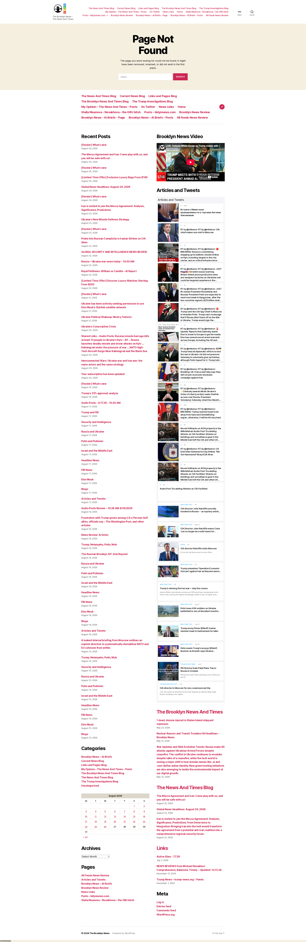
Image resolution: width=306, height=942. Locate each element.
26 (105, 826)
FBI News (86, 469)
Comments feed (166, 910)
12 (105, 816)
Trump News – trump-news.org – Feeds (180, 879)
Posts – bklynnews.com (94, 15)
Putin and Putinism (92, 441)
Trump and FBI (90, 412)
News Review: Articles (94, 534)
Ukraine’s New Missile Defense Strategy (105, 219)
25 (95, 826)
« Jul (85, 837)
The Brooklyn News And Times (190, 712)
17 (86, 821)
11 (95, 816)
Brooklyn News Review (122, 15)
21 (125, 821)
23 (144, 821)
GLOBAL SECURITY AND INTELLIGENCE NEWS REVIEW (114, 251)
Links (162, 848)
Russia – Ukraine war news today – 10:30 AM (107, 261)
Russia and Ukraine (92, 431)
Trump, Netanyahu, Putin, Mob (99, 544)
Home (180, 12)
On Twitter (155, 12)
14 (125, 816)
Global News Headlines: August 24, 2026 (105, 186)
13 (115, 816)
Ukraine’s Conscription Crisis (98, 326)
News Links (168, 12)
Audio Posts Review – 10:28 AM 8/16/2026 (106, 508)
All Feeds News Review (217, 15)
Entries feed (164, 906)
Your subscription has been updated (103, 374)
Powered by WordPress (123, 933)
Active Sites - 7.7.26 (168, 856)
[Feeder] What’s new (94, 144)
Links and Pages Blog (148, 8)
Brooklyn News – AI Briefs (96, 756)
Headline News (90, 460)
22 (134, 821)
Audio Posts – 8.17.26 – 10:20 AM (100, 402)
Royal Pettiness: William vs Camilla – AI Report (109, 271)
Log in (160, 902)
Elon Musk (87, 479)
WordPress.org (166, 914)
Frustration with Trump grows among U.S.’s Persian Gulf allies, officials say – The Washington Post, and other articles (114, 521)
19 (105, 821)
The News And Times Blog (101, 8)
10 (86, 816)
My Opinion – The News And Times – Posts (126, 12)
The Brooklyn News (99, 933)
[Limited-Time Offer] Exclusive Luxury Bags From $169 (114, 177)
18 (96, 821)
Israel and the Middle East (96, 450)
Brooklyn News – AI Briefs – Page (152, 15)
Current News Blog (126, 8)
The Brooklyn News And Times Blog (179, 8)
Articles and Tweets (93, 498)
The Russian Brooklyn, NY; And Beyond (104, 554)
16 (144, 816)
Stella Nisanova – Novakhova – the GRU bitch (207, 12)
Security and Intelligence (96, 422)
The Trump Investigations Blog (213, 8)
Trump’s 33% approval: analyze (99, 393)
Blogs (84, 489)
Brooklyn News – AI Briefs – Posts (187, 15)
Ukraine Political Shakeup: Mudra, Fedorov (106, 317)
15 (134, 816)
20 (115, 821)
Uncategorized (90, 785)
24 (86, 826)
